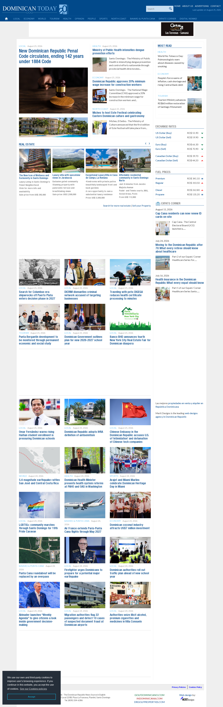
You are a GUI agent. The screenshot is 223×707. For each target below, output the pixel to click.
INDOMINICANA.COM (149, 698)
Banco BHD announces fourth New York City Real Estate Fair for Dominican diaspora (130, 340)
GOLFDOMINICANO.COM (149, 694)
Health (67, 18)
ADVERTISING (202, 6)
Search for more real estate (117, 205)
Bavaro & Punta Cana (142, 18)
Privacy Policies (179, 687)
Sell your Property (141, 205)
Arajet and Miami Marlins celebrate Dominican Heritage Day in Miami (128, 483)
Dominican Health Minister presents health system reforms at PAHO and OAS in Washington (83, 483)
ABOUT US (187, 6)
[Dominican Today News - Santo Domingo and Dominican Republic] (35, 9)
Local (16, 18)
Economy (29, 18)
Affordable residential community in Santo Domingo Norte (133, 178)
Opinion (79, 18)
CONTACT (216, 6)
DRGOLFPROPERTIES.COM (149, 701)
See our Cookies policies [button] (33, 689)
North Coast (118, 18)
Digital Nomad (188, 18)
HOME (177, 6)
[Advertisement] (85, 29)
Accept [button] (31, 696)
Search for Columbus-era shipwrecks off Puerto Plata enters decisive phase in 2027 (37, 295)
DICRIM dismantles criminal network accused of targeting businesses (82, 295)
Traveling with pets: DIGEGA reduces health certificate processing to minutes (126, 295)
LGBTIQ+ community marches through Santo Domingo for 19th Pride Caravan (38, 528)
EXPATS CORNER (170, 203)
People (92, 18)
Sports (103, 18)
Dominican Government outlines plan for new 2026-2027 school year (83, 340)
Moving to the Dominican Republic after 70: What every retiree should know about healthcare (179, 248)
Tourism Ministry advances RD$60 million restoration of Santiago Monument (172, 103)
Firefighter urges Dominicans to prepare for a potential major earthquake (83, 573)
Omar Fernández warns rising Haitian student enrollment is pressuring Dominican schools (37, 435)
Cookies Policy (195, 687)
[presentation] (145, 143)
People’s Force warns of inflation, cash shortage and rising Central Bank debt (172, 81)
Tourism (54, 18)
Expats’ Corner (167, 18)
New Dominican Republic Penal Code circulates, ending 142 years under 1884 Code (51, 56)
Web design (185, 694)
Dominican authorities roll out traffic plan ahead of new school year (129, 573)
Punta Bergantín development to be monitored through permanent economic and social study (39, 340)
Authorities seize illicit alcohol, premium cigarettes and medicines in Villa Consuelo (128, 618)
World (42, 18)
